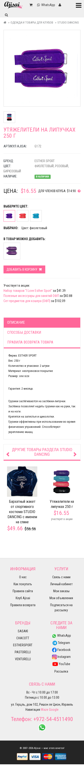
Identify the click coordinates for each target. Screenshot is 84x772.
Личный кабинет (61, 584)
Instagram (64, 657)
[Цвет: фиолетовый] (9, 216)
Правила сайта (23, 591)
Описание (16, 322)
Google (54, 709)
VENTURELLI (23, 659)
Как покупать (23, 584)
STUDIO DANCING (68, 22)
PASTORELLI (23, 652)
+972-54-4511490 (53, 719)
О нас (23, 577)
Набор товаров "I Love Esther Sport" (28, 290)
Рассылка (61, 671)
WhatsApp (63, 635)
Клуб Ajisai (23, 598)
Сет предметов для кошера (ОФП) (27, 301)
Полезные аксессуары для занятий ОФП (31, 296)
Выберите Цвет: (16, 206)
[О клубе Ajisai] (78, 191)
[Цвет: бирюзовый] (36, 216)
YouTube (64, 664)
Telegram (63, 643)
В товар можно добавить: (25, 239)
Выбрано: (11, 228)
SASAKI (23, 631)
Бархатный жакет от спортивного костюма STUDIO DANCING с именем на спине (22, 511)
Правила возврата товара (30, 342)
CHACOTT (22, 638)
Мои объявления (61, 598)
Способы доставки (24, 332)
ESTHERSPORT (22, 645)
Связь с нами (61, 577)
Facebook (63, 650)
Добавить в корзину (22, 269)
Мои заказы (61, 591)
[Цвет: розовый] (22, 216)
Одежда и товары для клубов (31, 22)
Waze (44, 709)
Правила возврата (22, 605)
